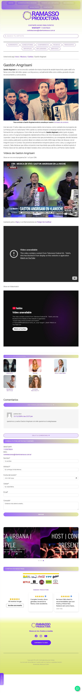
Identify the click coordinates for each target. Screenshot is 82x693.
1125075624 (45, 28)
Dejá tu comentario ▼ (41, 435)
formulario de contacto (61, 122)
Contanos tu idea (41, 642)
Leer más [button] (33, 609)
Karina (35, 373)
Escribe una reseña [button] (15, 605)
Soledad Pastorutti (35, 390)
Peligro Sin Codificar (44, 222)
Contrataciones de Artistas (46, 660)
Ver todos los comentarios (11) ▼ (41, 405)
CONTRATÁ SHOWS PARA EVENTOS (41, 25)
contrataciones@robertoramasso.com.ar (41, 30)
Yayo (17, 222)
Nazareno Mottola (9, 390)
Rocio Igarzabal (60, 373)
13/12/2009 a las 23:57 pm (23, 416)
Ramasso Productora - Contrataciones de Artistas (41, 15)
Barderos (9, 373)
